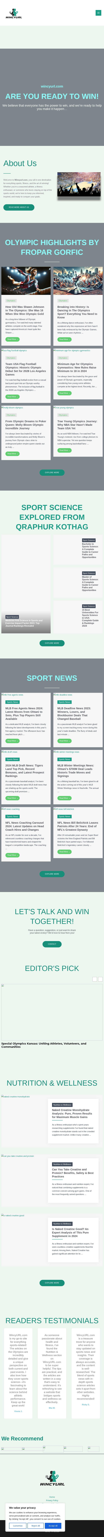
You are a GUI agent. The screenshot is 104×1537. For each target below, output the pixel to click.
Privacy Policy (52, 1500)
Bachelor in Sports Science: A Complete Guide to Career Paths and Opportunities (90, 551)
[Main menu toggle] (98, 13)
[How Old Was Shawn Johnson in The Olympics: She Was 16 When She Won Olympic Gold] (26, 280)
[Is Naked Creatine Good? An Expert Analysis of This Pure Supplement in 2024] (12, 1215)
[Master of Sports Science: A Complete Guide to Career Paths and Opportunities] (65, 582)
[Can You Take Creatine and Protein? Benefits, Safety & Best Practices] (17, 1155)
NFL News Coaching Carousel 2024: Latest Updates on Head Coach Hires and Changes (24, 826)
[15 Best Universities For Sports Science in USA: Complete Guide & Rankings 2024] (65, 616)
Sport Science (12, 617)
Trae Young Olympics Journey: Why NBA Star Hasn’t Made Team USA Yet (77, 425)
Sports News (12, 702)
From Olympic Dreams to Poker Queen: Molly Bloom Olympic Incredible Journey (25, 425)
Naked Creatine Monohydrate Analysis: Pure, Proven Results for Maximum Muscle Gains (72, 1114)
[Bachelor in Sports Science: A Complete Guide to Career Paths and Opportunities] (65, 549)
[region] (35, 1517)
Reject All (36, 1525)
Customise (17, 1525)
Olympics (11, 301)
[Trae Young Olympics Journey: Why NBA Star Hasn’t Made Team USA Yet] (63, 407)
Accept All (53, 1525)
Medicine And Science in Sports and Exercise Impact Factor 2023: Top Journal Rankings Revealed (24, 623)
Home (52, 1497)
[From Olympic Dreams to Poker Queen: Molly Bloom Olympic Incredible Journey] (12, 407)
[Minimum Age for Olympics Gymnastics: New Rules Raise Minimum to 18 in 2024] (71, 350)
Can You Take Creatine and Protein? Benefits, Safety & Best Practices (73, 1173)
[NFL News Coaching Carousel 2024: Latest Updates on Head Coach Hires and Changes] (10, 808)
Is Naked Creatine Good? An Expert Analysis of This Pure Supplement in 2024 (70, 1233)
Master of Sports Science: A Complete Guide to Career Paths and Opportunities (90, 583)
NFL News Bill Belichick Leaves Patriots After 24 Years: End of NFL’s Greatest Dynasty (77, 826)
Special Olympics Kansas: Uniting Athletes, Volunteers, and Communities (43, 1045)
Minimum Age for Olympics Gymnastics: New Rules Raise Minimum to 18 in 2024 (76, 368)
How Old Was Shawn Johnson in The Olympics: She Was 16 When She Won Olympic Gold (24, 310)
